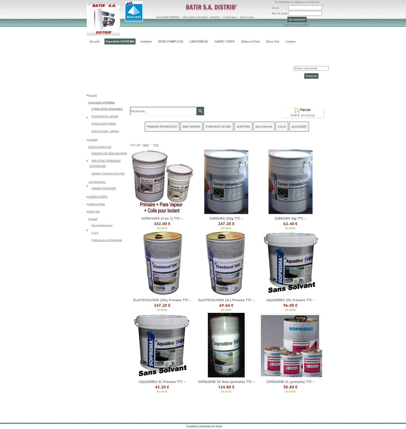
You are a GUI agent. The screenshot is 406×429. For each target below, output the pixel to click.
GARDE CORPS (97, 196)
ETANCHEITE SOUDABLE (107, 109)
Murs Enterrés (264, 126)
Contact (92, 219)
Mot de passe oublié (297, 24)
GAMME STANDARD (104, 188)
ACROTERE (243, 126)
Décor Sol (94, 211)
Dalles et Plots (96, 204)
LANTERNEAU (97, 182)
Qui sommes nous (102, 225)
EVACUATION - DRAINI (105, 131)
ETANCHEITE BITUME (218, 126)
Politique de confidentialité (107, 240)
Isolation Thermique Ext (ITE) (108, 173)
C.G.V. (95, 232)
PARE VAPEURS (191, 126)
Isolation (93, 139)
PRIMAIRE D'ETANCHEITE (162, 126)
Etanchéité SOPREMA (101, 102)
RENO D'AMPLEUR (99, 147)
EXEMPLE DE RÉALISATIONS (109, 153)
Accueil (92, 95)
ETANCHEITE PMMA (104, 123)
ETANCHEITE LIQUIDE (105, 116)
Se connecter (297, 19)
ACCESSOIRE (299, 126)
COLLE (282, 126)
